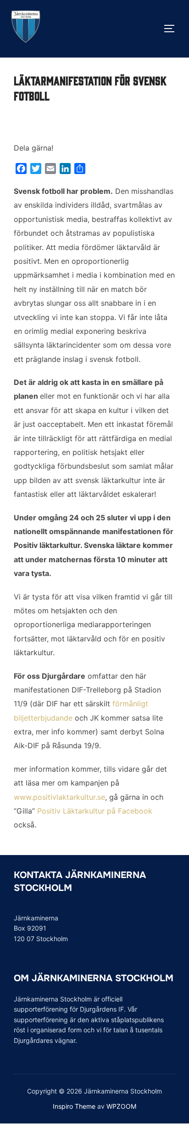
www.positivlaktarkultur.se (59, 797)
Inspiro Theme (74, 1106)
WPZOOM (121, 1106)
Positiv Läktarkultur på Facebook (94, 810)
